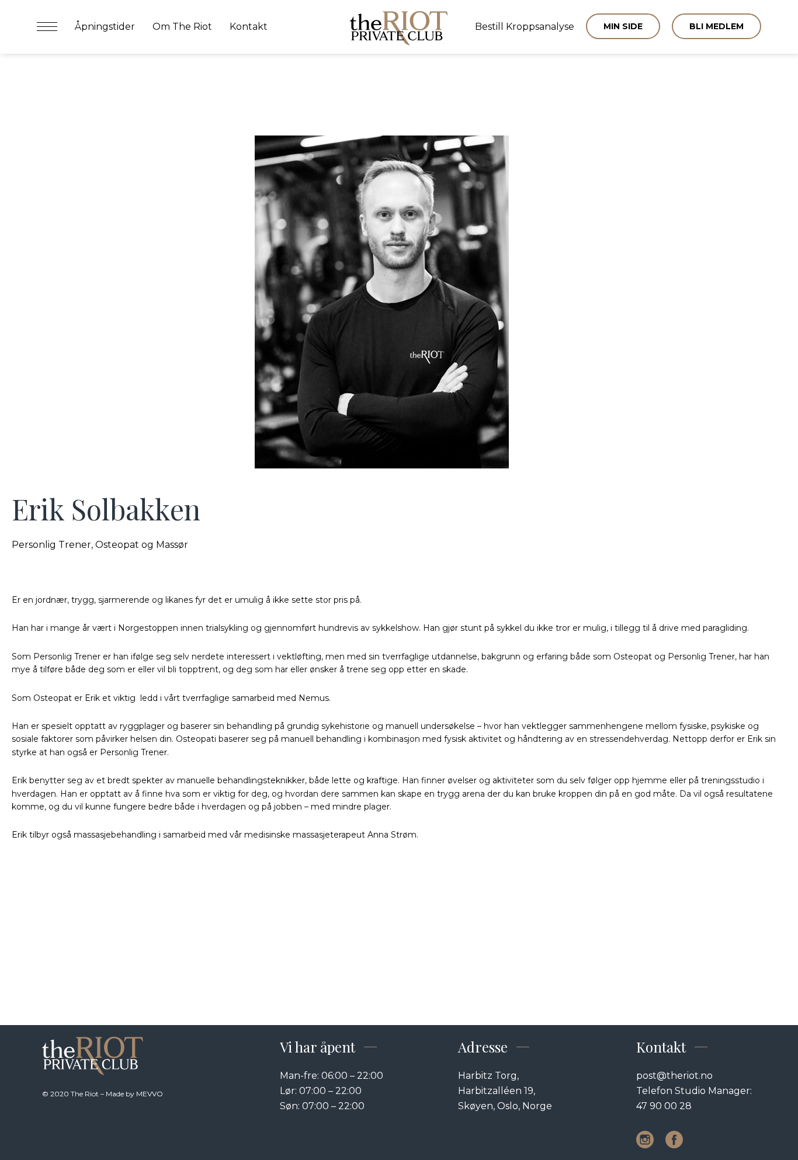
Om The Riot (182, 26)
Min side (623, 26)
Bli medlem (716, 26)
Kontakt (249, 26)
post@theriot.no (674, 1075)
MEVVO (149, 1093)
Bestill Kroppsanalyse (524, 26)
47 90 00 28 (664, 1106)
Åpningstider (105, 26)
